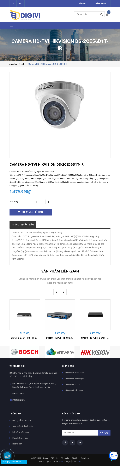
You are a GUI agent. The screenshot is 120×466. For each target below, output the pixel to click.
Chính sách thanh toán (74, 373)
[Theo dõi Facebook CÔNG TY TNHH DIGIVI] (13, 3)
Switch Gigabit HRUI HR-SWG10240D (28, 338)
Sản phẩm (65, 458)
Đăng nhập (100, 4)
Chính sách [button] (68, 366)
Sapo (78, 461)
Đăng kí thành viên (20, 438)
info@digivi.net (19, 400)
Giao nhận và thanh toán (22, 426)
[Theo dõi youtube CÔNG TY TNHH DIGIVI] (80, 442)
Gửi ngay (104, 432)
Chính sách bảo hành (74, 390)
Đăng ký (82, 4)
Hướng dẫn (17, 444)
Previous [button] (56, 292)
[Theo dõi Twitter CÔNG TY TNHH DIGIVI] (20, 3)
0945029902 (18, 393)
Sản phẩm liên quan (60, 271)
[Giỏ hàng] (108, 14)
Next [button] (64, 292)
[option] (25, 320)
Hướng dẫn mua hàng (21, 420)
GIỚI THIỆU (36, 458)
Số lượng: (14, 201)
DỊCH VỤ (54, 458)
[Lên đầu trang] (112, 445)
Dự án (45, 458)
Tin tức (75, 458)
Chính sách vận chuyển (74, 379)
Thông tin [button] (16, 414)
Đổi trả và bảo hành (20, 432)
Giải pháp (85, 458)
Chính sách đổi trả (72, 384)
